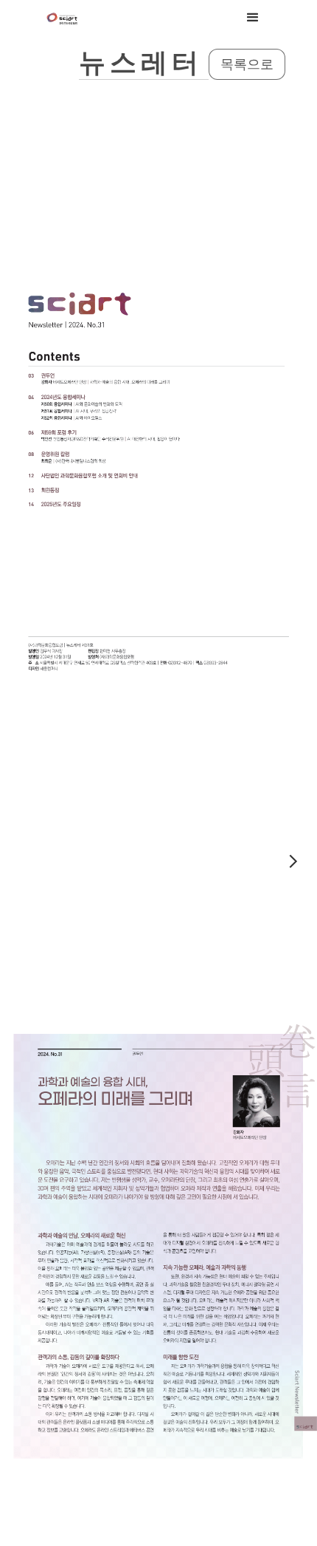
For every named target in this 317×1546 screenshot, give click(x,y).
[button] (253, 17)
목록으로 (247, 64)
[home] (62, 18)
